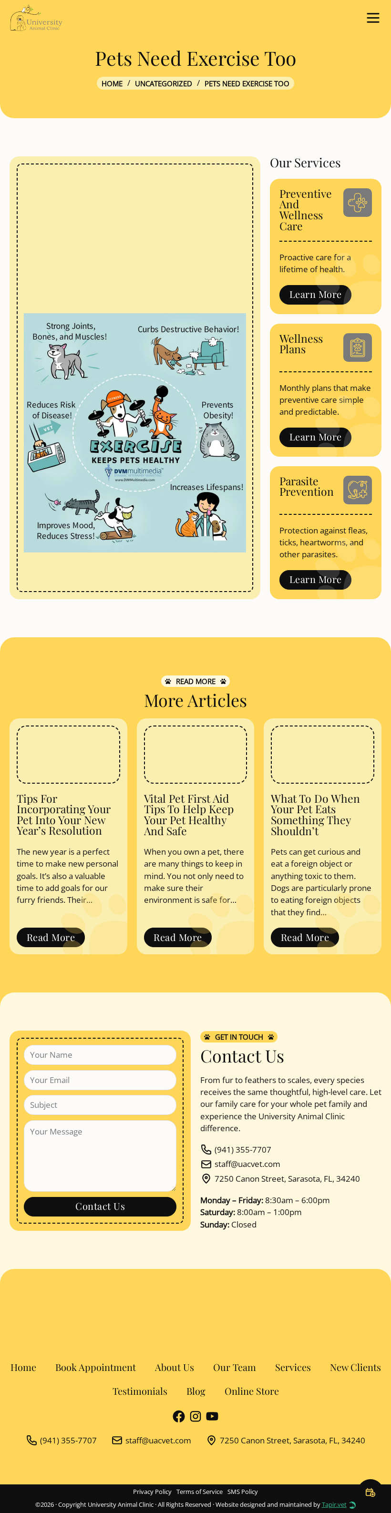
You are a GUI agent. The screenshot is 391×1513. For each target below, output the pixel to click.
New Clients (355, 1367)
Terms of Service (199, 1492)
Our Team (234, 1367)
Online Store (252, 1391)
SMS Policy (242, 1492)
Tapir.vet (334, 1505)
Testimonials (140, 1391)
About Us (174, 1367)
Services (293, 1367)
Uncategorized (163, 83)
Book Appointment (95, 1367)
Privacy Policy (152, 1492)
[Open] (373, 18)
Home (112, 83)
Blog (196, 1391)
